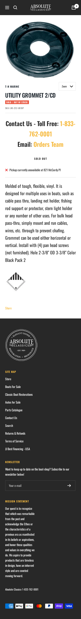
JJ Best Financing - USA (17, 448)
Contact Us (11, 417)
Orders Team (48, 144)
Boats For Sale (13, 386)
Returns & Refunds (15, 433)
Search (9, 425)
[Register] (69, 485)
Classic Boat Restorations (19, 394)
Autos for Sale (13, 402)
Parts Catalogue (13, 410)
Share (8, 308)
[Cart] (73, 7)
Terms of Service (14, 441)
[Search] (15, 7)
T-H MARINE (12, 86)
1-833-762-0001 (30, 589)
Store (8, 379)
